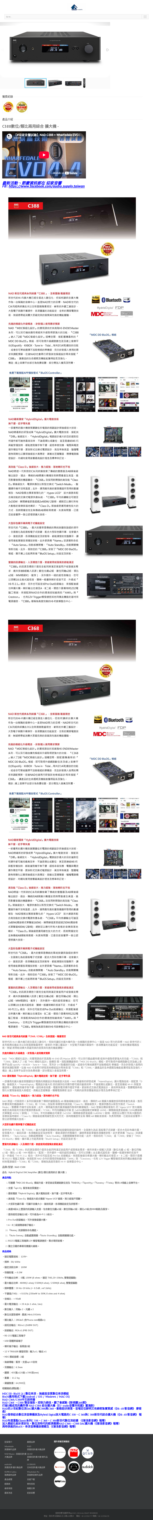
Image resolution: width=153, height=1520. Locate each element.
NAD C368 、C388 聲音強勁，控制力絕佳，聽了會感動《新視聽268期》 (45, 1402)
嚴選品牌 (31, 1442)
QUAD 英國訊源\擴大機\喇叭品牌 (37, 1457)
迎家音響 (31, 1493)
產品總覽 (8, 1479)
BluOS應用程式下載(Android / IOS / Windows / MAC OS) (36, 1396)
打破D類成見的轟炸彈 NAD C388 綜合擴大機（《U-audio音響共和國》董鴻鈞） (49, 1405)
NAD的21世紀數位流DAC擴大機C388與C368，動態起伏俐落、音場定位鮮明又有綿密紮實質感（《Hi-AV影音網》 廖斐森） (71, 1410)
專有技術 (31, 1484)
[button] (107, 49)
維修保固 (8, 1488)
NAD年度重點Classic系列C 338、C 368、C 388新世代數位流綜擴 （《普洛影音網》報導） (54, 1420)
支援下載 (31, 1479)
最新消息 (8, 1493)
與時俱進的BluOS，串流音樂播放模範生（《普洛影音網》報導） (40, 1426)
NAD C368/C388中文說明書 (18, 1399)
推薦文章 (31, 1488)
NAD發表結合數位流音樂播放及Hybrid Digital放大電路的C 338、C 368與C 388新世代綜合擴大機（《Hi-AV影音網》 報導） (72, 1416)
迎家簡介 (8, 1442)
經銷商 (7, 1484)
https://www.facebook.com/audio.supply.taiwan (47, 186)
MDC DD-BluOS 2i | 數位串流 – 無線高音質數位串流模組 (35, 1393)
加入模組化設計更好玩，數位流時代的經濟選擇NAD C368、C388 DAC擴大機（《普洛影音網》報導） (61, 1423)
